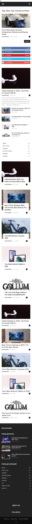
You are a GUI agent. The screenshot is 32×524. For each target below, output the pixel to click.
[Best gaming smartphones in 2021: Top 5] (6, 440)
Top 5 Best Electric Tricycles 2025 (21, 116)
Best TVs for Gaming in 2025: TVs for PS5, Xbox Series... (15, 346)
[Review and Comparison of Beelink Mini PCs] (6, 448)
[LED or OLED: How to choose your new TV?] (6, 456)
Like (28, 48)
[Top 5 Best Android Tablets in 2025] (6, 127)
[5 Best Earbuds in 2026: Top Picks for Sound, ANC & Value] (16, 78)
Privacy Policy (14, 519)
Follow (27, 51)
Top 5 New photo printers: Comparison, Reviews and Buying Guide (15, 32)
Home (3, 8)
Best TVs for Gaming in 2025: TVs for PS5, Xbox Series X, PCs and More (16, 207)
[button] (3, 4)
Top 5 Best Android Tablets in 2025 (16, 391)
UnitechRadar (5, 36)
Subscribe (26, 62)
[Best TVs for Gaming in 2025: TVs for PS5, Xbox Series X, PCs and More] (6, 111)
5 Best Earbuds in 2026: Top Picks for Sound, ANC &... (15, 92)
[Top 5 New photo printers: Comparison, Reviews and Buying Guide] (16, 21)
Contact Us (6, 519)
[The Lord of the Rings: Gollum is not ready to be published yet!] (6, 135)
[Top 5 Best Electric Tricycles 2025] (6, 119)
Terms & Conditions (23, 519)
